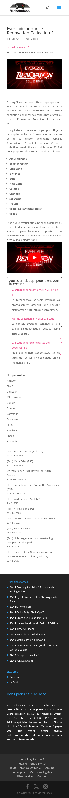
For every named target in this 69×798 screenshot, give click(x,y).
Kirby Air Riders (25, 629)
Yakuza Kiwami (24, 660)
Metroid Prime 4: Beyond (30, 640)
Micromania (14, 397)
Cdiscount (12, 391)
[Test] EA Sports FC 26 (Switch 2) (25, 451)
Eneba (10, 435)
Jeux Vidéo (31, 39)
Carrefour (12, 413)
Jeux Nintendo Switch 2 (25, 768)
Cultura (11, 402)
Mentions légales (41, 772)
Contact (42, 776)
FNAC (10, 386)
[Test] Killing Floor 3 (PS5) (21, 508)
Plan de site (25, 776)
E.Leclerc (12, 408)
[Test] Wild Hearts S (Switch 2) (23, 499)
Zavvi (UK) (12, 430)
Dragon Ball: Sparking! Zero (31, 618)
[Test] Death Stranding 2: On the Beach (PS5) (32, 518)
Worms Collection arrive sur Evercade (33, 318)
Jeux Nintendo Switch (32, 763)
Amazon (11, 380)
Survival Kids (23, 607)
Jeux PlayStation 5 (32, 759)
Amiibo (50, 768)
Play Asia (12, 441)
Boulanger (13, 419)
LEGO (10, 424)
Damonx (14, 677)
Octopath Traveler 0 (27, 655)
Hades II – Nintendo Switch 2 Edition (37, 623)
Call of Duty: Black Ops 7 (30, 612)
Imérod (14, 682)
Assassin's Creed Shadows (31, 634)
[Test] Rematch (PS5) (18, 528)
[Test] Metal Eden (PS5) (20, 461)
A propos (19, 772)
